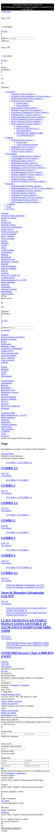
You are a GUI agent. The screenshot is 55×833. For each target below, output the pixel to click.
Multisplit (15, 147)
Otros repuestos (17, 202)
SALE (8, 207)
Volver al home (7, 454)
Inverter (14, 140)
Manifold (15, 170)
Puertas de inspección (20, 117)
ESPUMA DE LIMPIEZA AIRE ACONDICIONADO (29, 134)
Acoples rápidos (18, 156)
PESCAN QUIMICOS (21, 181)
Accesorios (10, 92)
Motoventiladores (18, 190)
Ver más (4, 671)
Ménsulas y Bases (18, 110)
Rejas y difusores (18, 121)
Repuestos (10, 184)
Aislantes (15, 94)
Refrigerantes (17, 200)
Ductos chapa (21, 103)
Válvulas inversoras (19, 197)
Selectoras (15, 193)
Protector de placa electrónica (23, 96)
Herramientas (11, 154)
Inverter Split (21, 142)
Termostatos (16, 195)
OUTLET (10, 209)
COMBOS (10, 204)
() (4, 33)
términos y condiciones (16, 773)
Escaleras (15, 179)
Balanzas (15, 161)
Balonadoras (16, 163)
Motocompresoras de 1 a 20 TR (24, 188)
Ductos (14, 101)
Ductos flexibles (22, 105)
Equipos (9, 138)
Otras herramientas (19, 172)
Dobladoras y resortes (20, 167)
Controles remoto (18, 186)
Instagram (15, 685)
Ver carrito (5, 801)
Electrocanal (16, 108)
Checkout (5, 812)
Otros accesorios (18, 124)
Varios (14, 151)
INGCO (14, 177)
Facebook (25, 685)
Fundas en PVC (18, 115)
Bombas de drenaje (19, 98)
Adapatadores (17, 158)
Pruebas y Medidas (19, 174)
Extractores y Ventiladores (22, 112)
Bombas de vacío (18, 165)
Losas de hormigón (19, 119)
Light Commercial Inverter (27, 144)
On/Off (14, 149)
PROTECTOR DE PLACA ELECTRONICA (27, 129)
